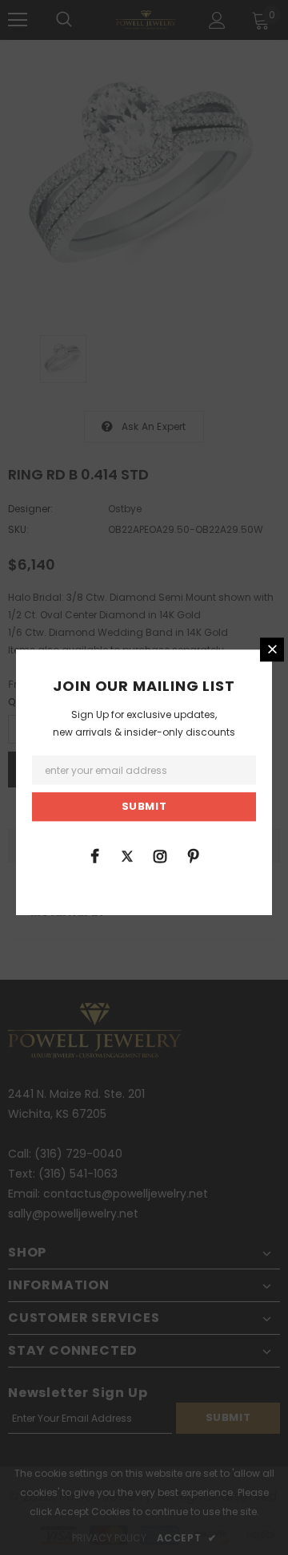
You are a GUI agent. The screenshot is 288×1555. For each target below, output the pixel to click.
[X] (127, 855)
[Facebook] (94, 855)
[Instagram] (160, 855)
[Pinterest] (193, 855)
